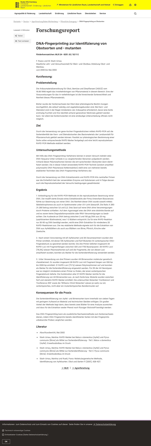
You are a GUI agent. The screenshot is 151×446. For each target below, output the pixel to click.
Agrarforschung (82, 368)
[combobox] (135, 5)
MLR (66, 368)
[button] (19, 36)
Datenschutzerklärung (106, 424)
